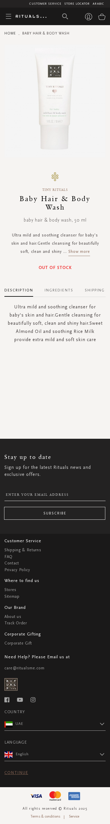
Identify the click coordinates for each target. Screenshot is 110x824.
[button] (61, 724)
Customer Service (45, 4)
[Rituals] (28, 17)
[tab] (21, 288)
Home (10, 33)
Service (74, 816)
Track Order (15, 623)
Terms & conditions (45, 816)
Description (18, 290)
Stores (10, 589)
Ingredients (59, 290)
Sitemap (12, 596)
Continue (16, 772)
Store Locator (77, 4)
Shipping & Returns (22, 549)
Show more (79, 251)
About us (12, 616)
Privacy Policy (17, 569)
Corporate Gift (18, 643)
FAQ (8, 556)
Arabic (98, 4)
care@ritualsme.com (24, 668)
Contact (11, 563)
